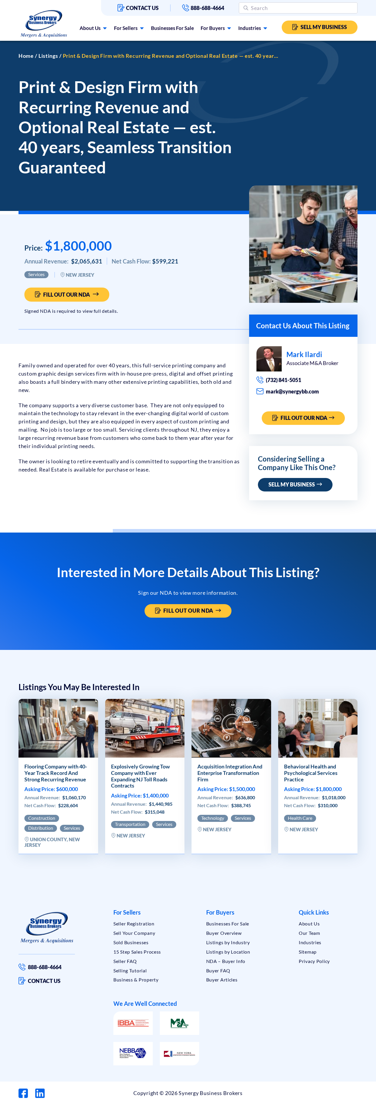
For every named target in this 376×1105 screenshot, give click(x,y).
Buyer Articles (222, 979)
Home (26, 56)
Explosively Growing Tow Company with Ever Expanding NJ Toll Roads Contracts (140, 776)
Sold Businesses (131, 942)
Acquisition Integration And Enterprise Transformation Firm (229, 773)
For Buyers (213, 28)
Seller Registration (134, 923)
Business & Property (136, 979)
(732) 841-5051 (283, 380)
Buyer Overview (224, 933)
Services (36, 274)
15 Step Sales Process (137, 951)
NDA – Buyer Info (226, 961)
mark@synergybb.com (292, 391)
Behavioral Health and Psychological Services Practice (311, 773)
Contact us (142, 8)
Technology (212, 818)
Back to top (346, 1098)
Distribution (40, 828)
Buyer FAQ (218, 970)
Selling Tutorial (130, 970)
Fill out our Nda (66, 294)
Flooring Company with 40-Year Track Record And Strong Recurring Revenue (55, 773)
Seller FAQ (125, 961)
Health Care (300, 818)
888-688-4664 (207, 8)
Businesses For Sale (172, 28)
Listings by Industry (228, 942)
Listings (48, 56)
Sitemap (308, 951)
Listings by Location (228, 951)
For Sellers (125, 28)
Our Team (309, 933)
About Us (90, 28)
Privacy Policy (314, 961)
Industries (249, 28)
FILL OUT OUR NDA (305, 418)
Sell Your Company (134, 933)
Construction (41, 818)
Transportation (130, 824)
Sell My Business (324, 27)
